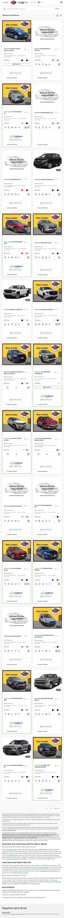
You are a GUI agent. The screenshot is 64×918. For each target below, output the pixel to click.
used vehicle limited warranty (49, 871)
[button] (29, 31)
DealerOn (13, 914)
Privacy (22, 914)
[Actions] (28, 49)
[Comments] (59, 64)
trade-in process (23, 882)
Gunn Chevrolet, (12, 849)
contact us (36, 883)
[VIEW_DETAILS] (47, 31)
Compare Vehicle (12, 78)
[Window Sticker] (28, 127)
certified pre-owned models (39, 867)
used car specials (23, 872)
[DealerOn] (6, 912)
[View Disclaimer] (49, 64)
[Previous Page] (47, 808)
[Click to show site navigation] (61, 2)
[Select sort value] (60, 15)
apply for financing (55, 882)
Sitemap (18, 914)
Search (57, 8)
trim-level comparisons (11, 858)
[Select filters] (57, 15)
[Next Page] (50, 808)
